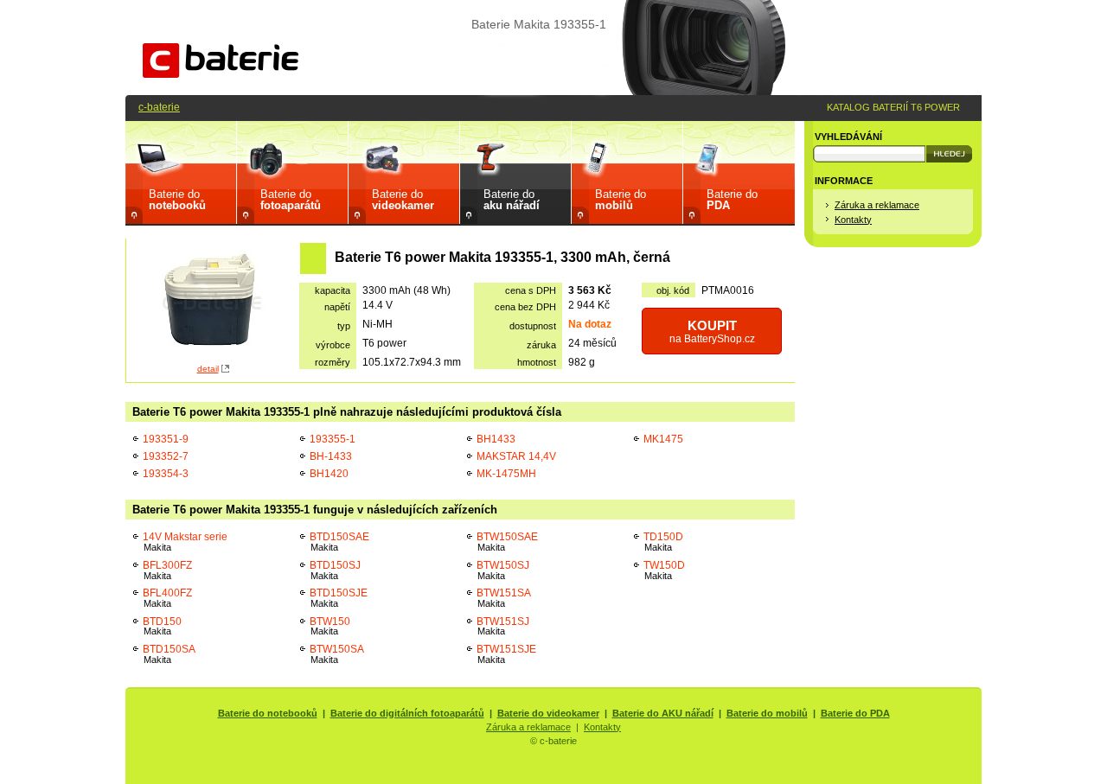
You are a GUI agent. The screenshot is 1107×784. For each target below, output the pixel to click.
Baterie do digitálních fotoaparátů (407, 713)
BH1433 (496, 438)
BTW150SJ (503, 570)
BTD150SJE (339, 598)
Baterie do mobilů (767, 713)
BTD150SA (169, 654)
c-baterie (159, 106)
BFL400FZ (167, 598)
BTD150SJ (335, 570)
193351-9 (166, 438)
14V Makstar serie (185, 541)
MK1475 (663, 438)
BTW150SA (337, 654)
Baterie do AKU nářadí (662, 713)
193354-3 (166, 473)
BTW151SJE (506, 654)
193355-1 (332, 438)
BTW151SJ (503, 626)
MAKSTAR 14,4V (516, 456)
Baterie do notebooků (267, 713)
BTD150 (162, 626)
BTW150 (330, 626)
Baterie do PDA (855, 713)
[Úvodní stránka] (220, 73)
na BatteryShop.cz (712, 331)
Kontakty (853, 219)
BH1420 (329, 473)
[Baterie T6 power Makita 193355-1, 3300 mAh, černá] (213, 301)
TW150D (664, 570)
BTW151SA (504, 598)
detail (208, 368)
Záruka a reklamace (877, 205)
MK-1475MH (506, 473)
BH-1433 (331, 456)
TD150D (663, 541)
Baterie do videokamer (548, 713)
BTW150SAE (507, 541)
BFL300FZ (167, 570)
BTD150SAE (339, 541)
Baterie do (177, 200)
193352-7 (166, 456)
